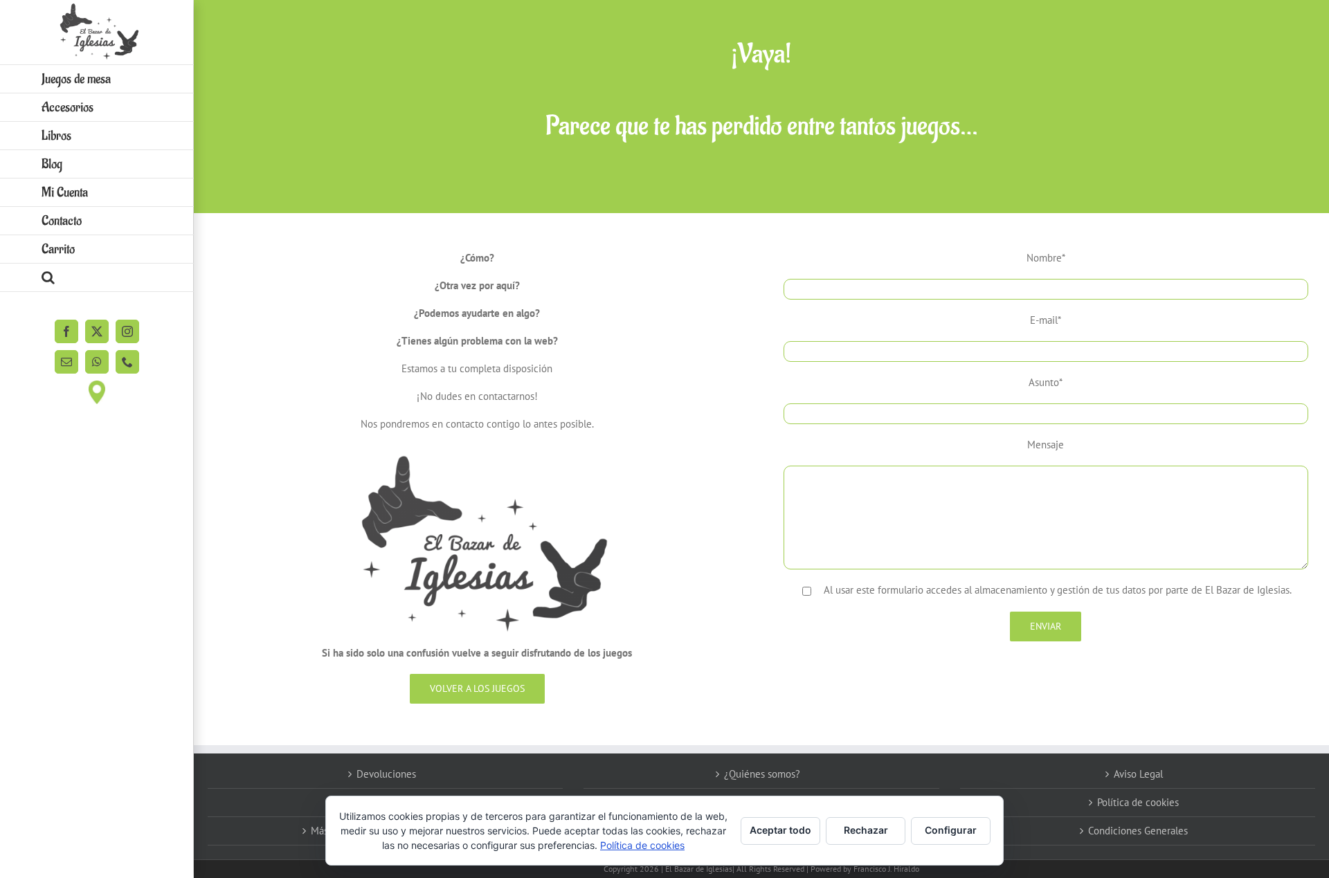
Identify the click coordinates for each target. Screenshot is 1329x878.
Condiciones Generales (1138, 830)
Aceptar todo (780, 830)
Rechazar (866, 830)
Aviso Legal (1138, 773)
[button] (97, 278)
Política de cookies (1138, 802)
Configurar (951, 830)
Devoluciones (386, 773)
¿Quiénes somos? (762, 773)
